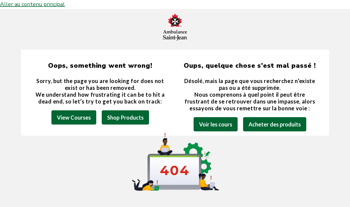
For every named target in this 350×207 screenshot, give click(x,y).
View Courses (74, 117)
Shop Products (125, 117)
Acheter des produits (275, 124)
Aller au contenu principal (32, 4)
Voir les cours (215, 124)
